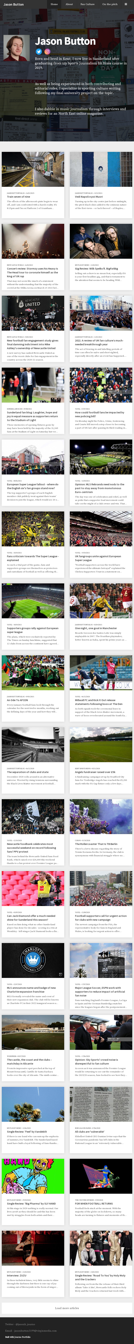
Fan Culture (88, 4)
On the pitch (110, 4)
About (69, 4)
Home (54, 4)
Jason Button (13, 4)
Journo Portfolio (22, 1337)
